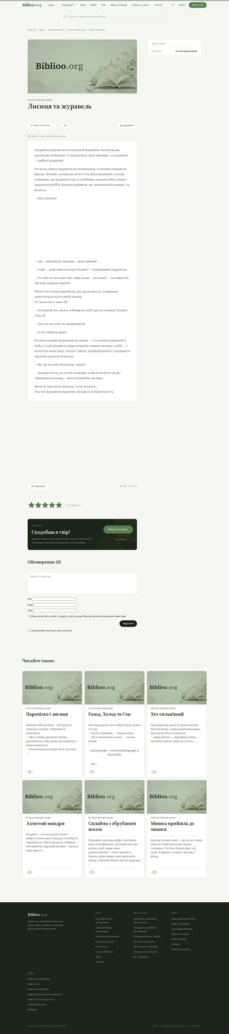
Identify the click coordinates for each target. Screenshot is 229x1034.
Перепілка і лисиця (47, 714)
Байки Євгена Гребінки (38, 989)
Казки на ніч (101, 946)
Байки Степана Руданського (41, 999)
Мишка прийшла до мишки (172, 826)
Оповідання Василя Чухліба (146, 936)
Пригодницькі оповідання (145, 946)
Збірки (99, 956)
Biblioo (32, 4)
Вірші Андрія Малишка (181, 929)
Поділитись (39, 486)
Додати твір (198, 5)
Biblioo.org (32, 30)
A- (58, 125)
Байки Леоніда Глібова (39, 979)
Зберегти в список (118, 529)
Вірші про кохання (180, 934)
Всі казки (100, 961)
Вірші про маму (178, 939)
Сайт (30, 610)
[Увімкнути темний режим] (173, 5)
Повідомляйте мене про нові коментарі (52, 630)
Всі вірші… (176, 944)
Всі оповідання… (141, 956)
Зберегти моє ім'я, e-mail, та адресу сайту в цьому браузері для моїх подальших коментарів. (78, 616)
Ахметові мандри (45, 823)
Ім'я (29, 599)
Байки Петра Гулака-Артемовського (45, 994)
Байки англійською (37, 1004)
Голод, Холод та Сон (109, 714)
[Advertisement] (82, 229)
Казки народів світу (56, 30)
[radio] (31, 505)
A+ (65, 125)
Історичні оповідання (143, 941)
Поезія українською (180, 949)
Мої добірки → (122, 539)
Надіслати (128, 623)
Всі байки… (33, 1009)
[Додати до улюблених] (29, 772)
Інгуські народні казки (76, 30)
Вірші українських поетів (183, 918)
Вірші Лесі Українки (180, 923)
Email (30, 605)
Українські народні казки (107, 936)
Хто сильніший (167, 714)
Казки (42, 30)
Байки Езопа (34, 984)
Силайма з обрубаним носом (112, 826)
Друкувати (128, 125)
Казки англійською (104, 951)
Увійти (182, 5)
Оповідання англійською (145, 951)
